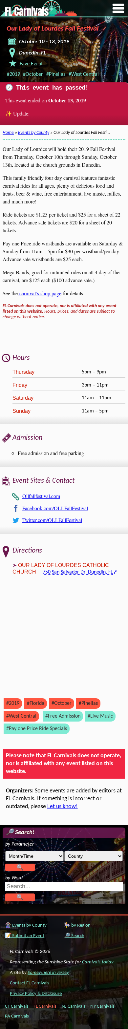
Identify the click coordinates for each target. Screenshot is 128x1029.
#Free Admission (62, 716)
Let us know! (62, 806)
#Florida (35, 703)
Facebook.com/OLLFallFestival (55, 508)
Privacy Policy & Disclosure (36, 993)
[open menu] (118, 9)
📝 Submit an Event (24, 936)
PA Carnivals (17, 1016)
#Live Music (100, 716)
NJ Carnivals (73, 1006)
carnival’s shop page (39, 293)
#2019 (13, 74)
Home (8, 133)
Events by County (33, 133)
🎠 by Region (77, 925)
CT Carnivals (17, 1006)
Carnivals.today (98, 962)
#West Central (84, 74)
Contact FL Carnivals (29, 983)
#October (33, 74)
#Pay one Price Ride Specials (36, 728)
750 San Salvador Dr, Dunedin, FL (78, 572)
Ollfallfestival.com (41, 496)
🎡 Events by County (26, 925)
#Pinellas (55, 74)
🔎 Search (74, 936)
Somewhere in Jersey (48, 972)
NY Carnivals (102, 1006)
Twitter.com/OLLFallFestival (52, 519)
